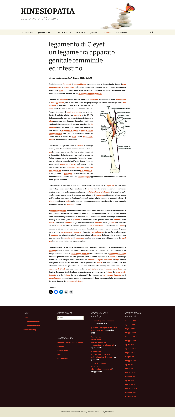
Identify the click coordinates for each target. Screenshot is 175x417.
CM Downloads (27, 32)
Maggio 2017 (130, 360)
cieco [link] (61, 90)
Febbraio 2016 (131, 388)
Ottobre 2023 (130, 321)
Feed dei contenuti (31, 321)
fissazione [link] (94, 100)
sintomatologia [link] (84, 177)
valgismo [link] (54, 235)
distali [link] (90, 189)
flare (59, 354)
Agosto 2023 (130, 325)
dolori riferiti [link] (93, 269)
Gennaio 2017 (130, 376)
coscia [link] (51, 223)
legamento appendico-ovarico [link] (90, 93)
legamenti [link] (110, 186)
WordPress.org (29, 329)
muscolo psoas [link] (55, 278)
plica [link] (51, 121)
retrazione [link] (68, 173)
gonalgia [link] (52, 250)
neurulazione (62, 358)
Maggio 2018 (130, 341)
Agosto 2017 (130, 348)
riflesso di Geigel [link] (95, 260)
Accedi (26, 317)
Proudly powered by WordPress (101, 412)
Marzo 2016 (130, 384)
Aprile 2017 (129, 364)
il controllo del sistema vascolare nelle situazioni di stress (101, 354)
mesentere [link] (64, 100)
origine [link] (51, 201)
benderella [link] (67, 84)
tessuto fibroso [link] (80, 84)
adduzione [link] (78, 232)
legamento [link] (100, 195)
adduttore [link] (117, 220)
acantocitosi (62, 350)
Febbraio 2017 (131, 372)
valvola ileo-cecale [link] (73, 112)
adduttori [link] (112, 223)
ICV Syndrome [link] (86, 170)
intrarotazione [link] (97, 232)
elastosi (60, 346)
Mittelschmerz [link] (94, 192)
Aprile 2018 (129, 345)
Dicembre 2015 (131, 396)
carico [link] (68, 201)
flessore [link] (76, 220)
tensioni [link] (80, 146)
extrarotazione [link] (66, 232)
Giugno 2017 (130, 356)
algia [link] (117, 260)
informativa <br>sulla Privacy (72, 412)
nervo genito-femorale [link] (80, 253)
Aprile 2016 (129, 380)
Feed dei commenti (31, 325)
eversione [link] (97, 235)
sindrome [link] (105, 192)
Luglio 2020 (130, 329)
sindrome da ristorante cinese (70, 342)
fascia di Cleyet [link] (70, 87)
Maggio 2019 (130, 333)
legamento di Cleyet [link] (69, 130)
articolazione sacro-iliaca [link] (112, 269)
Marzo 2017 (130, 368)
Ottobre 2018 (130, 337)
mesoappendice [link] (57, 103)
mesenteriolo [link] (121, 100)
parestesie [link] (108, 260)
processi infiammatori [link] (76, 167)
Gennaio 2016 (130, 392)
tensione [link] (68, 238)
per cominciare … (45, 32)
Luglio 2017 (130, 352)
